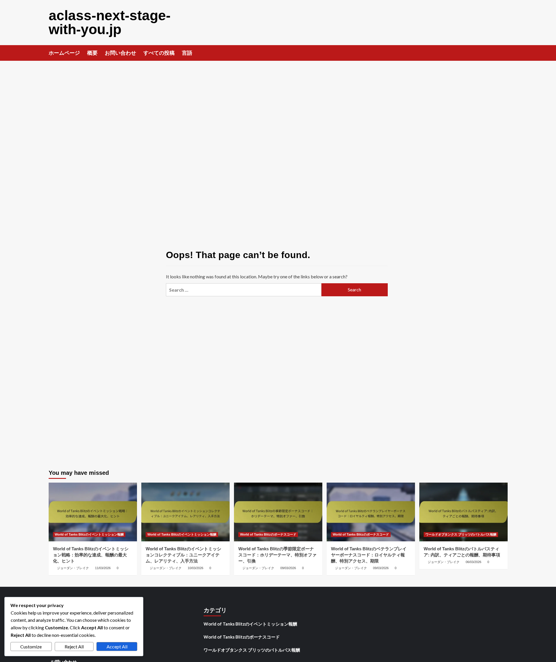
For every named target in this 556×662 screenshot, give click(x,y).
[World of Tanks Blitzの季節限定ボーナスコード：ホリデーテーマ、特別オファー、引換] (278, 512)
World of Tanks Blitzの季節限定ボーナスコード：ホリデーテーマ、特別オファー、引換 (277, 554)
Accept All (117, 646)
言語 (187, 53)
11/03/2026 (103, 568)
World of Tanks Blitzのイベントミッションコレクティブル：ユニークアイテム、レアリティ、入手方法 (183, 554)
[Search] (504, 52)
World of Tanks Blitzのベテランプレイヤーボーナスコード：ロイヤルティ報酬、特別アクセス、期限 (369, 554)
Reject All (74, 646)
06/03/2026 (473, 562)
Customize (31, 646)
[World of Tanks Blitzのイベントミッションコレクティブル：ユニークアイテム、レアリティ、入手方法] (185, 512)
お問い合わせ (120, 53)
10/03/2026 (195, 568)
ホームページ (64, 53)
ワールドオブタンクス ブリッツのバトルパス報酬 (460, 534)
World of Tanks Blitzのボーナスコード (268, 534)
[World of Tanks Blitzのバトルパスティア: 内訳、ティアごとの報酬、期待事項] (463, 512)
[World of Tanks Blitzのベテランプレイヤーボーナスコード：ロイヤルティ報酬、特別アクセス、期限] (371, 512)
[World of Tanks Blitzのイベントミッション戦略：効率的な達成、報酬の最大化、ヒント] (93, 512)
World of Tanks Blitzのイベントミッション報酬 (89, 534)
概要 (92, 53)
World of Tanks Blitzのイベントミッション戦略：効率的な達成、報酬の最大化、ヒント (91, 554)
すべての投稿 (159, 53)
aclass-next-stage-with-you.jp (110, 22)
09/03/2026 (288, 568)
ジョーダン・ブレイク (73, 568)
